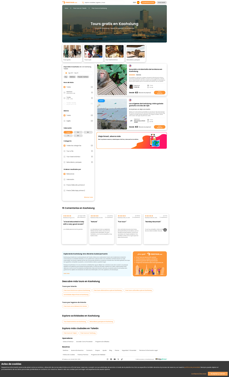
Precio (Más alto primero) (75, 185)
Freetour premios (83, 355)
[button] (72, 53)
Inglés (79, 121)
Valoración (70, 179)
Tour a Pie (79, 151)
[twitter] (118, 359)
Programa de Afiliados (102, 341)
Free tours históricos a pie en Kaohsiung (77, 290)
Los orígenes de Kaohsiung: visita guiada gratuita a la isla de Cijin (146, 105)
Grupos (97, 350)
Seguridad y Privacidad (129, 350)
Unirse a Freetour (68, 341)
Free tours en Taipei (70, 333)
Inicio (66, 8)
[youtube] (115, 359)
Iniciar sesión (161, 2)
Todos (68, 132)
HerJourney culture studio (139, 121)
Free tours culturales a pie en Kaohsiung (138, 290)
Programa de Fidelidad (98, 355)
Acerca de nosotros (77, 350)
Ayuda (105, 350)
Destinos (65, 350)
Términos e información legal (148, 350)
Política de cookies (69, 355)
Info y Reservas (159, 92)
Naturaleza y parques (79, 162)
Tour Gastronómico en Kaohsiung (75, 321)
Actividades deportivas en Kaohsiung (76, 294)
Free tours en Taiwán (79, 8)
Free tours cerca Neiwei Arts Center (75, 306)
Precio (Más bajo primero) (75, 190)
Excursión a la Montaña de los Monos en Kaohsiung (145, 70)
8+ (88, 132)
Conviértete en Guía (148, 2)
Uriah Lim (136, 87)
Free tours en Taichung (87, 333)
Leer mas (67, 273)
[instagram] (107, 359)
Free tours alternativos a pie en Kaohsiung (108, 290)
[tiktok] (122, 359)
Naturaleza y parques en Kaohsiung (101, 321)
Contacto (89, 350)
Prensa (117, 350)
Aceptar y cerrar (218, 374)
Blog (110, 350)
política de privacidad (192, 367)
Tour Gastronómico (79, 157)
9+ (78, 132)
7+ (68, 136)
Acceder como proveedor (84, 341)
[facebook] (111, 359)
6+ (78, 136)
